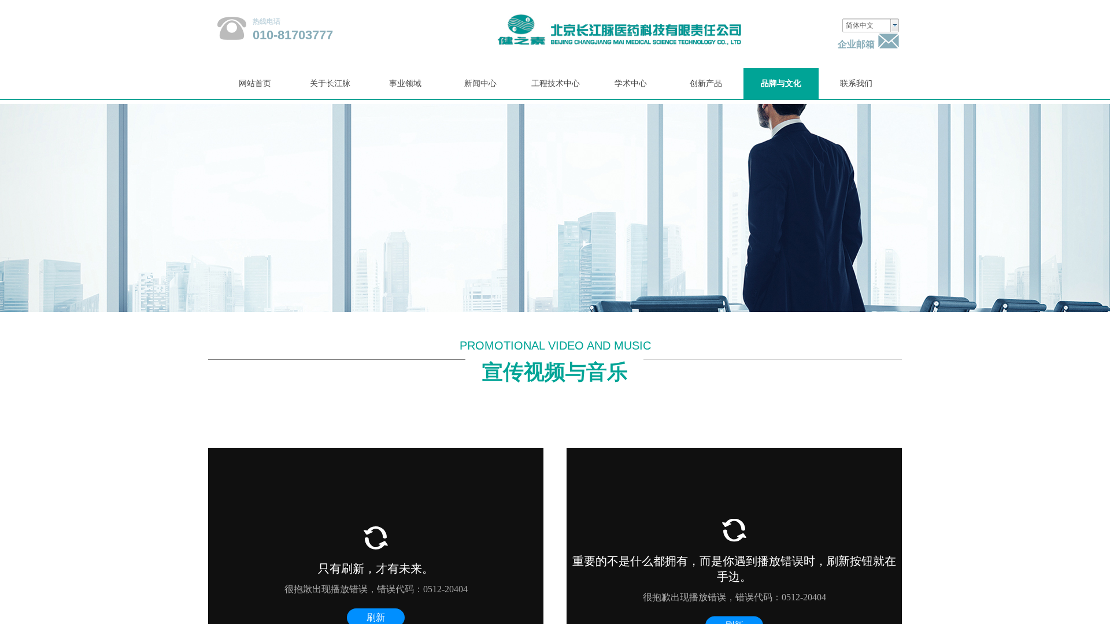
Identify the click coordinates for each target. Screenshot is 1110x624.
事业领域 (405, 83)
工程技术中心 (555, 83)
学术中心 (631, 83)
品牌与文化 (781, 83)
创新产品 (706, 83)
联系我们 (856, 83)
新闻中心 (480, 83)
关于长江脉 (330, 83)
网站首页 (255, 83)
